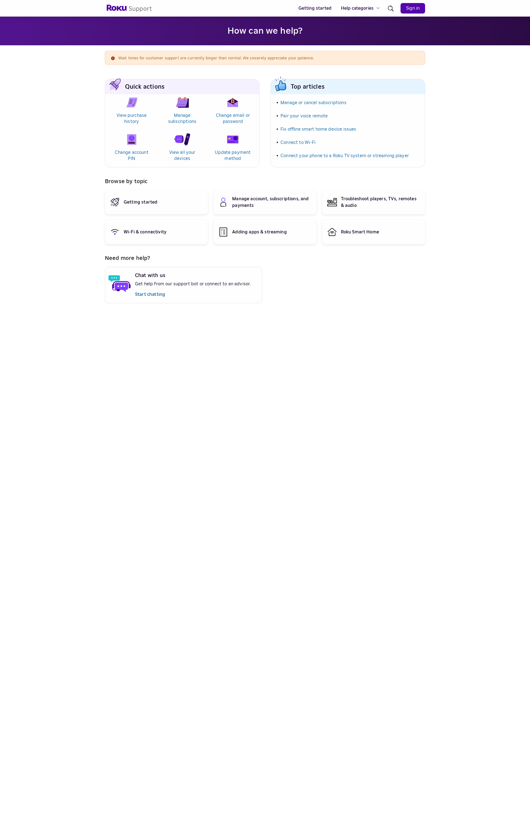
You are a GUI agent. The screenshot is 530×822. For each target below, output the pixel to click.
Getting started (315, 8)
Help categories (357, 8)
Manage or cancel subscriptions (313, 103)
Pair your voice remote (304, 116)
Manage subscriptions (182, 118)
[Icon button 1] (390, 8)
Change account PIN (132, 155)
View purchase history (131, 118)
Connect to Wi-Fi (298, 142)
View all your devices (182, 155)
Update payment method (233, 155)
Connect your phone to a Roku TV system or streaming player (344, 156)
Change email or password (233, 118)
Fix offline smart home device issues (318, 129)
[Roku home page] (117, 9)
